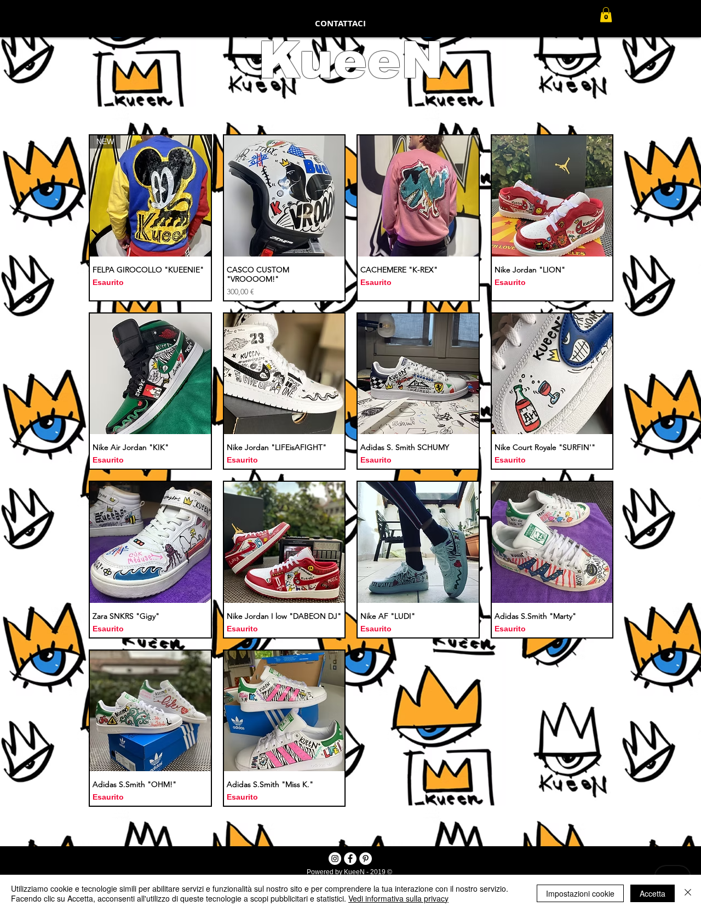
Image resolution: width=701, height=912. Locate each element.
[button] (606, 14)
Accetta (652, 893)
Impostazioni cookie (580, 893)
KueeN (350, 60)
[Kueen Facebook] (350, 858)
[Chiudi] (687, 893)
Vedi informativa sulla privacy (398, 898)
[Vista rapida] (284, 195)
